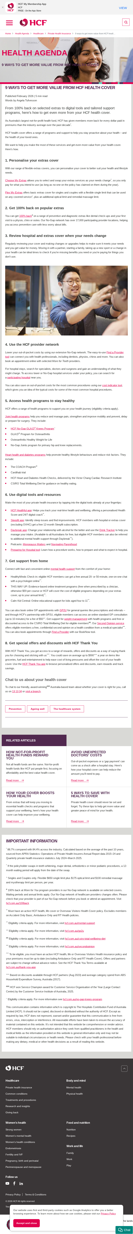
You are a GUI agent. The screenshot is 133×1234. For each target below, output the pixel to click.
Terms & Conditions (35, 1194)
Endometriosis (13, 1148)
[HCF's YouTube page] (7, 1183)
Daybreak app (19, 530)
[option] (66, 300)
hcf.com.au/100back (17, 903)
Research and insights (18, 1106)
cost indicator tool (112, 385)
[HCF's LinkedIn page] (21, 1183)
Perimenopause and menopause (23, 1167)
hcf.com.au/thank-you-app (21, 967)
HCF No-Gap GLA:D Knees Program (32, 428)
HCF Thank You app (33, 663)
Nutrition (71, 1129)
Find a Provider (60, 631)
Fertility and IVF (14, 1154)
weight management (75, 618)
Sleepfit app (17, 520)
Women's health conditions (20, 1142)
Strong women (13, 1129)
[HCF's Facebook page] (14, 1183)
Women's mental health (18, 1135)
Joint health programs (17, 416)
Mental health (73, 1087)
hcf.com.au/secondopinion (80, 946)
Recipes (70, 1135)
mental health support (63, 568)
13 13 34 (17, 691)
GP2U (63, 610)
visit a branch (33, 691)
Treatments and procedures (21, 1100)
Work (69, 1159)
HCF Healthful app (21, 510)
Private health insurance (19, 1087)
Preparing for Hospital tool (25, 549)
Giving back (12, 1112)
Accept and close (26, 1223)
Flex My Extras (14, 192)
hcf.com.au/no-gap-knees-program (82, 999)
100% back (25, 215)
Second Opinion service (110, 623)
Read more (12, 780)
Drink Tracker (107, 530)
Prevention (15, 708)
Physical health (74, 1093)
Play (68, 1165)
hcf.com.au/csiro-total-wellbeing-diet (85, 938)
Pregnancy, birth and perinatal (22, 1160)
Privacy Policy (13, 1194)
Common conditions (16, 1093)
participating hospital (18, 377)
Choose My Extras (15, 180)
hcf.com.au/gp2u (74, 930)
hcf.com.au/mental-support (80, 923)
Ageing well (38, 708)
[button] (124, 1230)
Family (70, 1153)
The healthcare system (67, 708)
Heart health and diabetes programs (25, 454)
